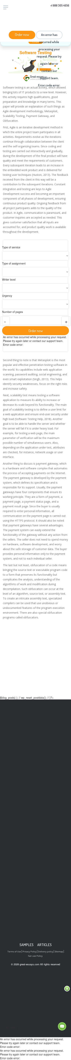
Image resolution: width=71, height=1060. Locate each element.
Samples (27, 944)
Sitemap (59, 951)
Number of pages (12, 312)
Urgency (7, 296)
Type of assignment (14, 263)
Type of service (11, 247)
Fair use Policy (35, 955)
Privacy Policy (30, 951)
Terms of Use (14, 951)
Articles (44, 944)
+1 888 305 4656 (59, 5)
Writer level (9, 279)
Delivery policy (45, 951)
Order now (22, 34)
